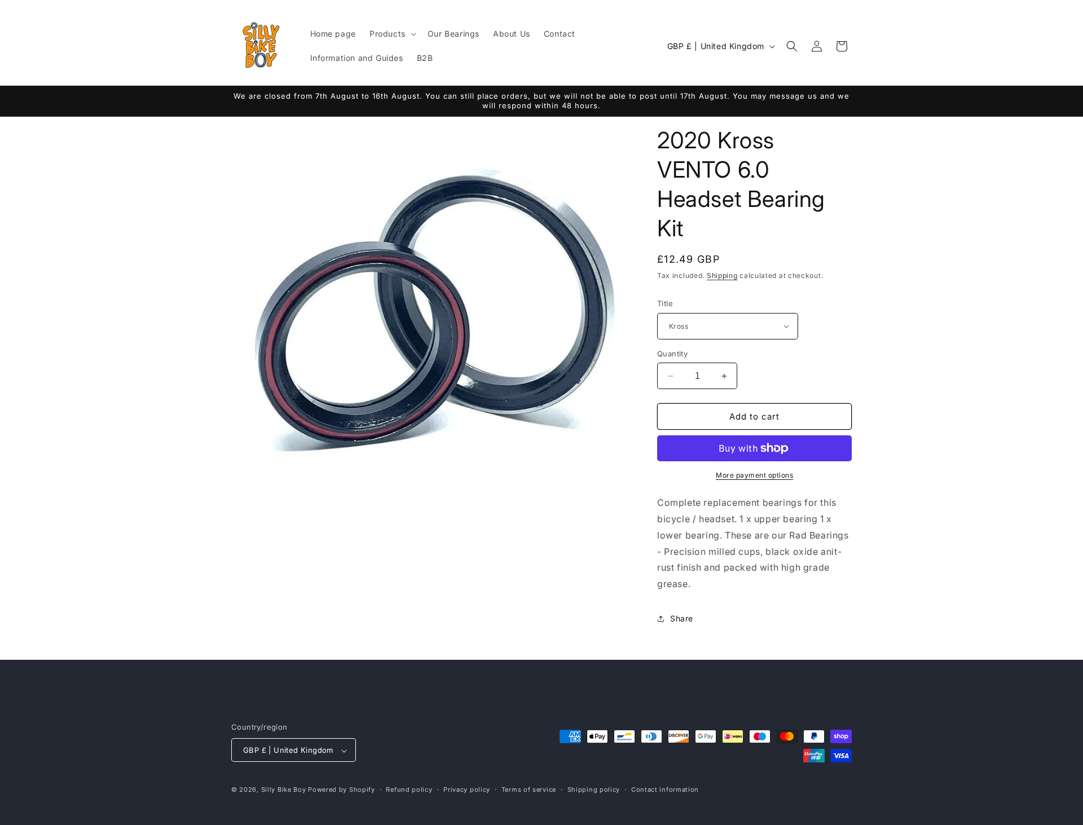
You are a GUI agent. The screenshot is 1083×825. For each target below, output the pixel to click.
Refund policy (409, 789)
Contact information (665, 789)
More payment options (754, 475)
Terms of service (528, 789)
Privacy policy (466, 789)
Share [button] (681, 619)
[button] (392, 34)
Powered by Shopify (341, 790)
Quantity (672, 353)
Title (665, 303)
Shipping (722, 275)
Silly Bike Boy (283, 790)
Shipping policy (593, 789)
